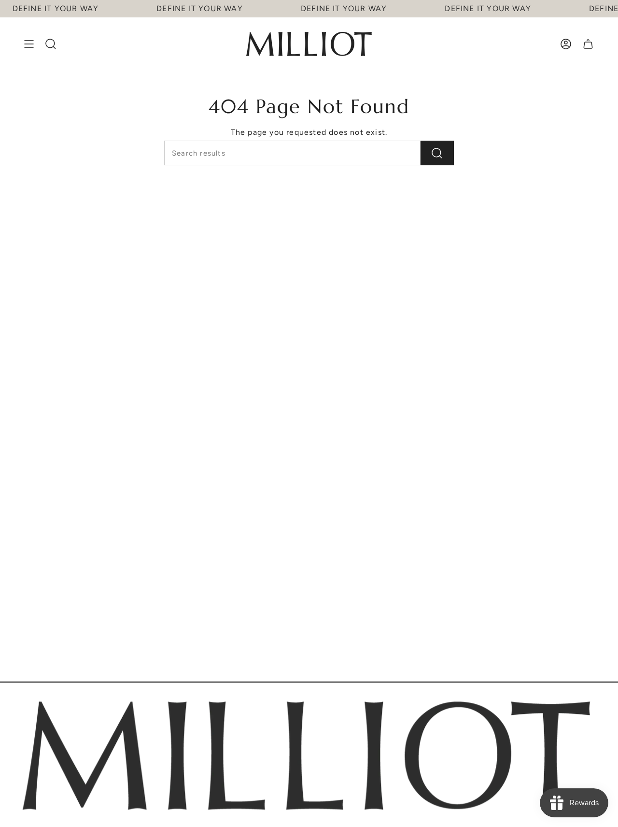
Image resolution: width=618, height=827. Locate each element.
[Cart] (588, 44)
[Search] (437, 153)
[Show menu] (29, 44)
